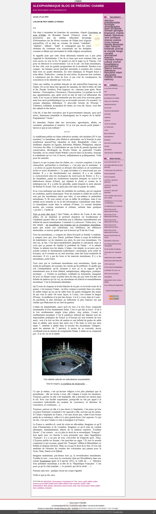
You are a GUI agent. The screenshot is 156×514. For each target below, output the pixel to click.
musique (110, 59)
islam (119, 72)
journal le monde (113, 49)
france (108, 68)
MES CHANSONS (109, 133)
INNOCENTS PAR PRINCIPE (113, 261)
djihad (45, 485)
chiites (88, 483)
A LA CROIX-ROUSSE (111, 88)
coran (78, 485)
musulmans (76, 483)
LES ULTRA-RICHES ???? (112, 162)
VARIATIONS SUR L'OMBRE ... (113, 257)
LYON (106, 130)
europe (109, 30)
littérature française (110, 71)
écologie (109, 24)
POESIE (106, 146)
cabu (107, 46)
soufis (74, 485)
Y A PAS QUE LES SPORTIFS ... (114, 170)
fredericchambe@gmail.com (114, 290)
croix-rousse (112, 42)
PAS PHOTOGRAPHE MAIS (112, 143)
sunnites (83, 483)
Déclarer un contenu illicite (45, 508)
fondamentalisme (38, 485)
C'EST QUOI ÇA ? (109, 264)
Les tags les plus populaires (96, 505)
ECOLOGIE (107, 108)
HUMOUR (107, 117)
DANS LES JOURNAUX (111, 101)
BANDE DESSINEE (110, 95)
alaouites (50, 485)
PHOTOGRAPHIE (109, 173)
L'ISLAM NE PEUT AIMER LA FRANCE (48, 22)
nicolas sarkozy (113, 78)
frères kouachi (85, 485)
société (109, 53)
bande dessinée (114, 44)
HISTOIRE (107, 114)
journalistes (111, 66)
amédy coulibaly (95, 485)
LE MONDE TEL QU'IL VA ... (112, 270)
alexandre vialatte (110, 75)
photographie (112, 26)
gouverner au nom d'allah (40, 483)
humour (117, 68)
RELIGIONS (108, 149)
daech (35, 488)
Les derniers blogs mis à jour (60, 505)
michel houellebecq (112, 63)
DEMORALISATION (110, 104)
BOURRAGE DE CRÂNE (111, 98)
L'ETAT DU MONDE (110, 124)
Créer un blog (74, 502)
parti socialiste (113, 28)
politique (115, 37)
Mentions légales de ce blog (62, 508)
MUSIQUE (107, 140)
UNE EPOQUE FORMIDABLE (113, 153)
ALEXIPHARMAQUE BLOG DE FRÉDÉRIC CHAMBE (68, 5)
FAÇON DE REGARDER (111, 111)
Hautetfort (83, 502)
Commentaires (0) (67, 481)
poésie (117, 40)
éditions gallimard (63, 483)
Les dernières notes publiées (78, 505)
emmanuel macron (110, 56)
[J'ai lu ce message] (154, 512)
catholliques (40, 488)
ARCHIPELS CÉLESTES (111, 241)
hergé (119, 51)
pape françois (58, 485)
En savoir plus (118, 512)
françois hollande (112, 47)
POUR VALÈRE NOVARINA (112, 249)
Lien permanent (56, 481)
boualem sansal (53, 483)
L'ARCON (107, 120)
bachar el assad (67, 485)
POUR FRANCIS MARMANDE (113, 267)
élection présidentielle (112, 21)
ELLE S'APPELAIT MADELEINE (113, 285)
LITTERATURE (108, 127)
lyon (107, 37)
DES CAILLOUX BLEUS (111, 273)
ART (105, 91)
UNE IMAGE (108, 277)
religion (95, 481)
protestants (48, 488)
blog (116, 508)
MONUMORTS (108, 136)
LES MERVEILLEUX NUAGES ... (114, 206)
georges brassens (113, 31)
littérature (117, 35)
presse (108, 40)
